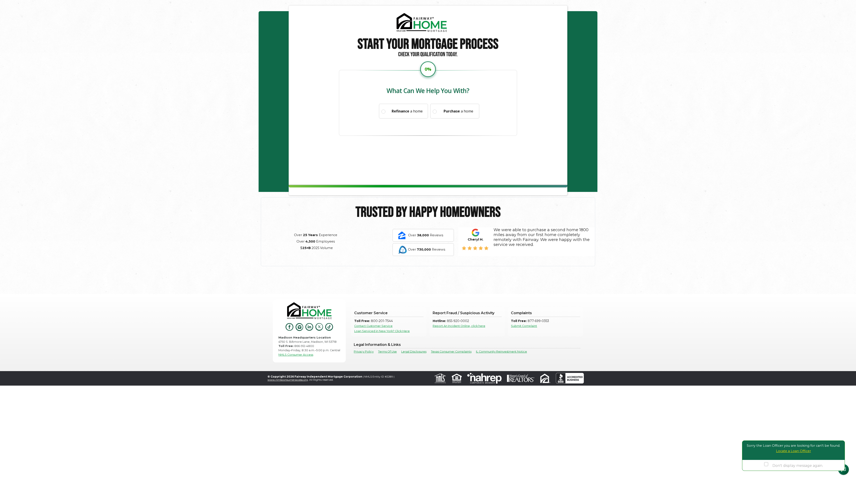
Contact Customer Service (373, 326)
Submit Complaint (524, 326)
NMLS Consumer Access (295, 354)
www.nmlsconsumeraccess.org (288, 379)
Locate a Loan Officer (793, 451)
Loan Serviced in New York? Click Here (382, 331)
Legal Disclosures (413, 351)
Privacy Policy (364, 351)
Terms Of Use (387, 351)
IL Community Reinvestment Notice (501, 351)
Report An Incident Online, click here (459, 326)
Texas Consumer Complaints (451, 351)
